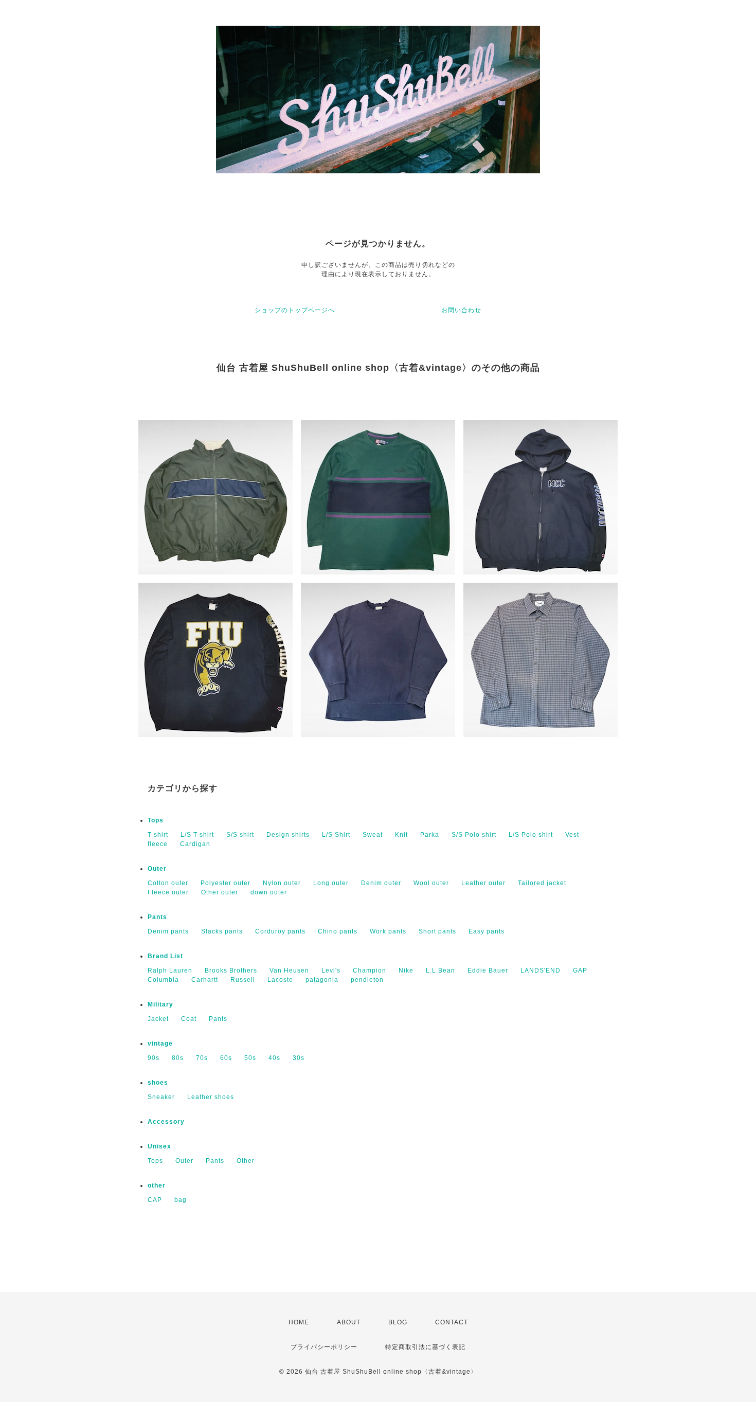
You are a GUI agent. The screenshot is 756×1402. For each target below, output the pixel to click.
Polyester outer (225, 883)
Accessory (166, 1121)
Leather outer (483, 883)
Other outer (219, 892)
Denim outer (381, 883)
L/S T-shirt (197, 834)
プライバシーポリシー (324, 1347)
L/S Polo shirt (531, 834)
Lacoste (280, 979)
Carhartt (204, 979)
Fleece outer (168, 892)
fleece (158, 844)
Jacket (158, 1018)
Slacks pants (222, 931)
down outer (268, 892)
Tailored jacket (542, 883)
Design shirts (288, 834)
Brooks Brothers (231, 970)
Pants (157, 917)
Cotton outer (168, 883)
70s (202, 1058)
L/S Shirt (336, 834)
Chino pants (337, 931)
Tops (156, 820)
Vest (572, 834)
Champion (369, 970)
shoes (158, 1082)
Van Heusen (289, 970)
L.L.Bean (440, 970)
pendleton (367, 979)
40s (274, 1058)
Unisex (159, 1146)
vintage (160, 1043)
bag (180, 1199)
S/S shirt (240, 834)
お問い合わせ (461, 310)
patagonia (321, 979)
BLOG (397, 1322)
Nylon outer (282, 883)
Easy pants (487, 931)
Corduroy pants (280, 931)
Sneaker (161, 1097)
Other (246, 1160)
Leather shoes (210, 1097)
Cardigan (195, 844)
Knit (401, 834)
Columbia (163, 979)
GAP (580, 970)
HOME (299, 1322)
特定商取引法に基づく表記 (425, 1347)
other (157, 1185)
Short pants (437, 931)
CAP (155, 1199)
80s (178, 1058)
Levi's (330, 970)
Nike (406, 970)
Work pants (388, 931)
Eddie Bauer (487, 970)
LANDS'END (540, 970)
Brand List (165, 956)
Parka (429, 834)
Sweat (373, 834)
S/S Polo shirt (474, 834)
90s (153, 1058)
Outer (157, 868)
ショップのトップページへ (295, 310)
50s (250, 1058)
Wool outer (431, 883)
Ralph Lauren (170, 970)
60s (226, 1058)
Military (160, 1004)
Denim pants (168, 931)
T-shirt (158, 834)
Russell (242, 979)
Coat (188, 1018)
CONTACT (451, 1322)
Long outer (331, 883)
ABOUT (349, 1322)
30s (298, 1058)
